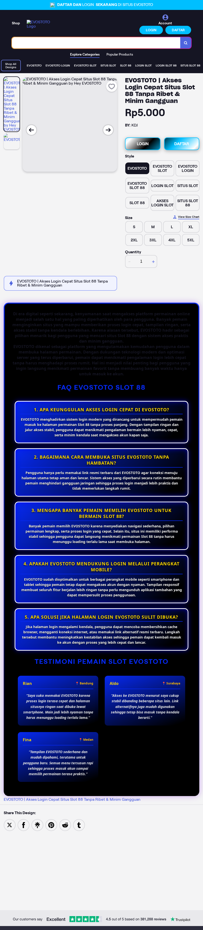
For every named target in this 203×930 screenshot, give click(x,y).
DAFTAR (178, 30)
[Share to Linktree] (37, 825)
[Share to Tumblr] (79, 825)
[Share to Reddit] (65, 825)
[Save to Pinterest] (51, 825)
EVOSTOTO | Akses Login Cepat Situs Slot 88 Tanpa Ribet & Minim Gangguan (72, 799)
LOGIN (151, 30)
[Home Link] (40, 24)
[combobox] (96, 42)
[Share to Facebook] (23, 825)
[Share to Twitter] (10, 825)
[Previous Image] (31, 130)
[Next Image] (108, 130)
